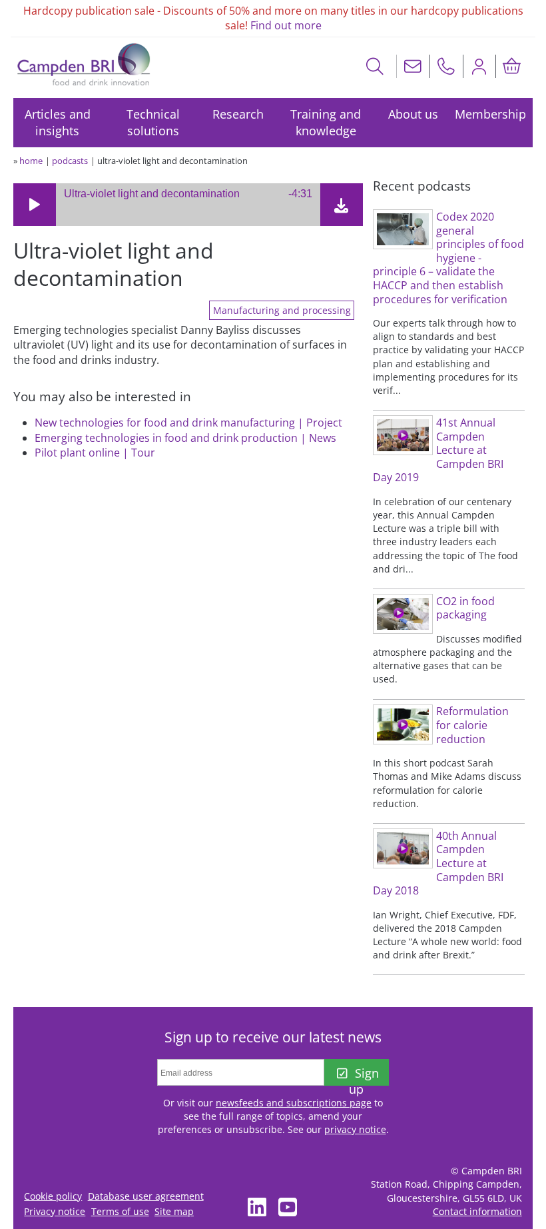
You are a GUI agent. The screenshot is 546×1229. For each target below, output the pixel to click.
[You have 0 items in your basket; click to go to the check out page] (512, 66)
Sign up (363, 1075)
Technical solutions (153, 122)
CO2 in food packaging (465, 608)
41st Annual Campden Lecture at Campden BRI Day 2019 (438, 450)
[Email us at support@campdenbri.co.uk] (412, 66)
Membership (490, 114)
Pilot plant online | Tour (95, 452)
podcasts (70, 161)
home (31, 161)
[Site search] (375, 66)
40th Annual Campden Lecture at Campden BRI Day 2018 (438, 863)
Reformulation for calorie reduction (472, 725)
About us (413, 114)
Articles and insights (58, 122)
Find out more (286, 25)
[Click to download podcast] (342, 208)
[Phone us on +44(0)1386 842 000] (446, 66)
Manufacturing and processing (282, 310)
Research (238, 114)
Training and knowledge (325, 122)
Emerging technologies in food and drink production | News (185, 438)
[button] (34, 204)
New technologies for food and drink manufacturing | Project (188, 422)
